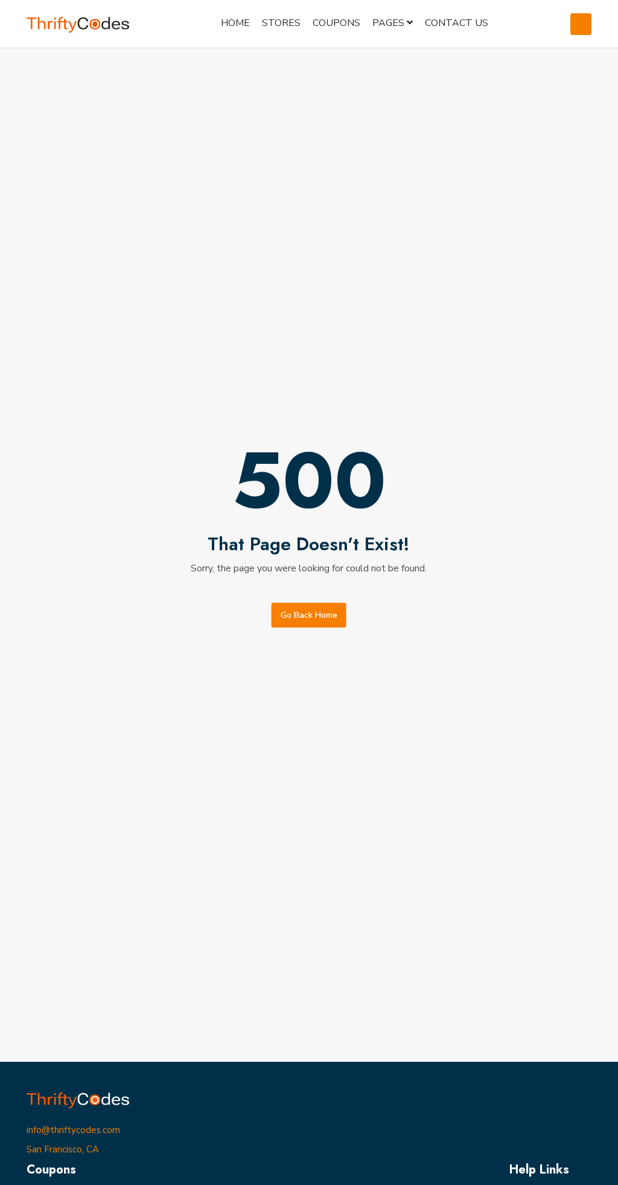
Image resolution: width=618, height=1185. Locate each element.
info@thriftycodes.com (73, 1130)
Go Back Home (309, 615)
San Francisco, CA (63, 1149)
